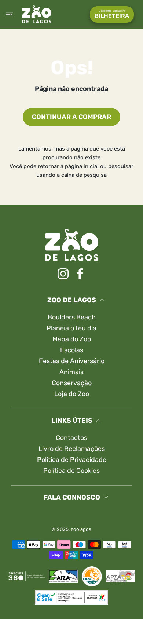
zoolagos (81, 529)
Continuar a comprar (71, 117)
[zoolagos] (36, 14)
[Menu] (9, 14)
